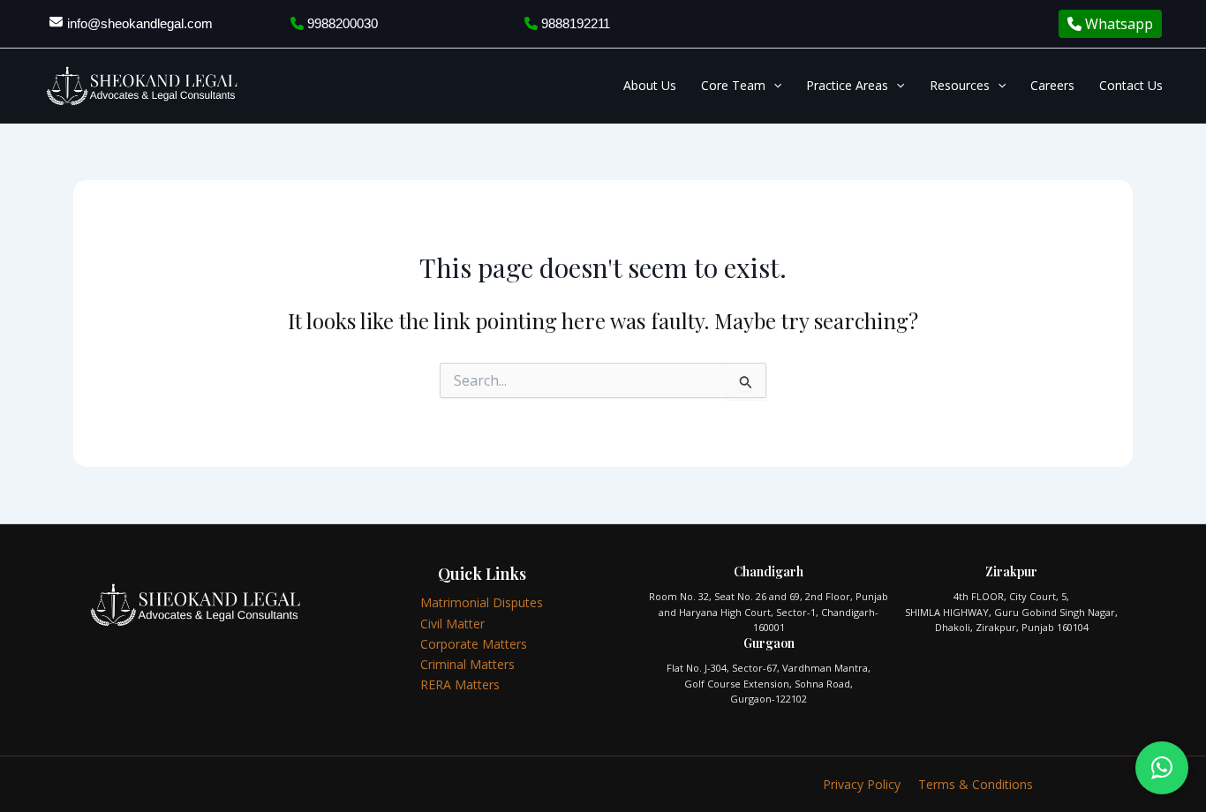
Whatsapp (1117, 24)
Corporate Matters (473, 643)
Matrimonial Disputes (481, 602)
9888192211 (574, 23)
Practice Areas (847, 85)
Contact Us (1131, 85)
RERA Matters (460, 684)
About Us (649, 85)
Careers (1052, 85)
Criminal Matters (467, 664)
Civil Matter (452, 623)
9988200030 (341, 23)
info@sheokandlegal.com (140, 23)
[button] (773, 85)
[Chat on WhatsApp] (1161, 767)
